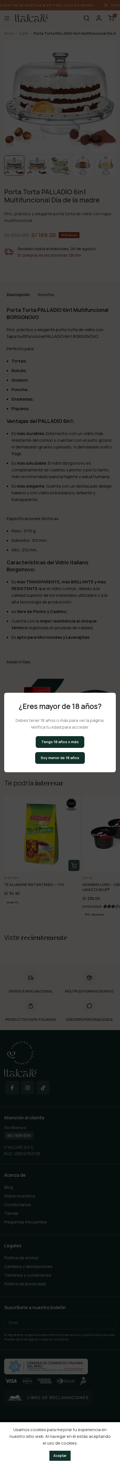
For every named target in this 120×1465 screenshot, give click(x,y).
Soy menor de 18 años (60, 757)
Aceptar (60, 1455)
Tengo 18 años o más (60, 741)
